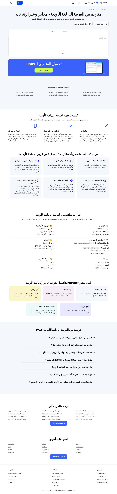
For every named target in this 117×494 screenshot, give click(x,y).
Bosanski (78, 450)
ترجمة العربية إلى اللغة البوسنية (17, 416)
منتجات (78, 3)
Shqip (77, 444)
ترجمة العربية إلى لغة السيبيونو (17, 419)
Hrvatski (11, 452)
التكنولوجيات (86, 3)
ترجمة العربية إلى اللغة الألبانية (51, 411)
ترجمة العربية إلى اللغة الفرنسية (58, 92)
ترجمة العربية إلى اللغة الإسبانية (25, 92)
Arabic (64, 32)
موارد (73, 3)
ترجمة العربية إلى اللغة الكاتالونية (51, 419)
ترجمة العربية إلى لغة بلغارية (84, 419)
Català (10, 450)
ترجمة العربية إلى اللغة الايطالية (92, 95)
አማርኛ (44, 444)
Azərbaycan (79, 447)
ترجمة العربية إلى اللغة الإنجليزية (58, 95)
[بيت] (107, 9)
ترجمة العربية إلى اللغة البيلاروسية (85, 416)
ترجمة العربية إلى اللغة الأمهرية (17, 411)
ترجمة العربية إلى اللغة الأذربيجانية (52, 413)
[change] (58, 31)
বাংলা (9, 447)
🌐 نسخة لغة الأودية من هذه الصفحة (58, 87)
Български (45, 450)
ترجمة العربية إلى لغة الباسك (16, 413)
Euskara (44, 447)
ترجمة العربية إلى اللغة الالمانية (92, 92)
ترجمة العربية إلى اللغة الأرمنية (84, 413)
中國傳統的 (45, 452)
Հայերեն (11, 444)
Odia (53, 32)
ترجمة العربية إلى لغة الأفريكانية (85, 411)
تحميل (20, 3)
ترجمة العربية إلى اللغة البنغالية (51, 416)
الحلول (93, 3)
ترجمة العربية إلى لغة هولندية (24, 95)
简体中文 (78, 452)
